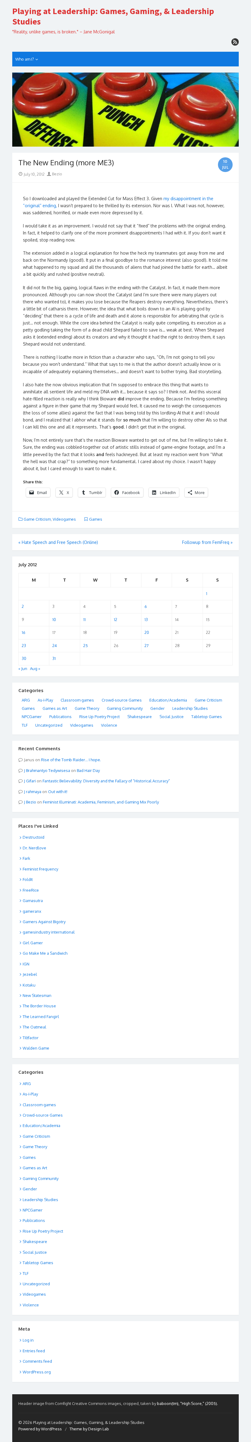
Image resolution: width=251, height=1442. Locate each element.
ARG (26, 700)
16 (23, 632)
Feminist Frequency (40, 869)
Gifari (31, 780)
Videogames (64, 519)
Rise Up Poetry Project (99, 716)
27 (146, 645)
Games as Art (55, 708)
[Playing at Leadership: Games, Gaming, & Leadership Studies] (125, 110)
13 (146, 619)
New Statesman (37, 995)
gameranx (32, 911)
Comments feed (37, 1361)
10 (54, 619)
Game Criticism (37, 519)
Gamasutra (33, 900)
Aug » (35, 668)
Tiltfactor (31, 1037)
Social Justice (171, 716)
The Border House (39, 1005)
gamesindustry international (49, 932)
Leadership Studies (190, 708)
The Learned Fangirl (41, 1016)
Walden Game (36, 1048)
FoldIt (28, 879)
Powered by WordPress (40, 1428)
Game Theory (87, 708)
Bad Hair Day (88, 770)
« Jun (22, 668)
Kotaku (29, 985)
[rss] (235, 42)
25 (85, 645)
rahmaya (33, 791)
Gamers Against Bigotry (44, 921)
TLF (25, 725)
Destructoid (33, 837)
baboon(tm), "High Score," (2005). (187, 1403)
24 (54, 645)
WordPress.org (37, 1371)
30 (24, 658)
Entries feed (34, 1350)
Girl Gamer (33, 942)
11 (84, 619)
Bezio (56, 173)
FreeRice (31, 890)
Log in (28, 1340)
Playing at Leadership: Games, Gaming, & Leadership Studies (113, 16)
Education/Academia (168, 700)
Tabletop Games (206, 716)
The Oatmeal (34, 1026)
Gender (157, 708)
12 (115, 619)
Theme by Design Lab (89, 1428)
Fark (26, 858)
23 (24, 645)
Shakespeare (139, 716)
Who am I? (24, 59)
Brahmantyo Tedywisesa (48, 770)
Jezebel (30, 974)
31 (54, 658)
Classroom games (77, 700)
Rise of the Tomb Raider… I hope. (71, 759)
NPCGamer (32, 716)
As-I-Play (45, 700)
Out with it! (57, 791)
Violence (109, 725)
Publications (60, 716)
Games (95, 519)
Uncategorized (48, 725)
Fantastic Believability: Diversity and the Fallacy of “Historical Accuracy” (106, 780)
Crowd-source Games (122, 700)
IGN (26, 963)
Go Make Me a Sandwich (45, 953)
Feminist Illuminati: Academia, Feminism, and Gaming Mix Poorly (101, 802)
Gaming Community (125, 708)
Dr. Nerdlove (34, 847)
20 (146, 632)
